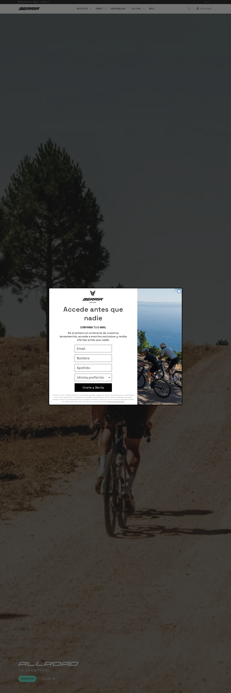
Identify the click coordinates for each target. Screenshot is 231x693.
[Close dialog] (179, 291)
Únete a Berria (93, 387)
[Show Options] (109, 377)
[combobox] (92, 377)
